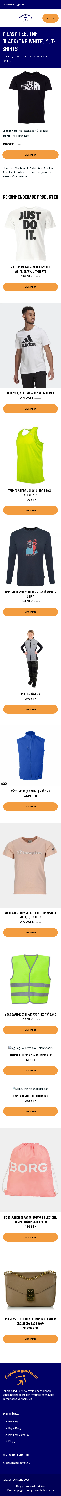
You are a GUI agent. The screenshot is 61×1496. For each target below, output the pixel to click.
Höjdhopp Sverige (18, 1434)
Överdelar (42, 130)
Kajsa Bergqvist (17, 1428)
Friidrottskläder (26, 130)
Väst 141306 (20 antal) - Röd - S (30, 791)
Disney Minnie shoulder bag (30, 1096)
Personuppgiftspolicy (19, 1490)
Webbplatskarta (44, 1490)
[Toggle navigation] (6, 18)
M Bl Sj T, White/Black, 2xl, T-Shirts (30, 393)
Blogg (11, 1441)
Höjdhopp (14, 1421)
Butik (50, 18)
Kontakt (30, 1486)
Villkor (41, 1486)
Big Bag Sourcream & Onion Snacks (30, 1055)
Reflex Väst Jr (30, 694)
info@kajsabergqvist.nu (14, 4)
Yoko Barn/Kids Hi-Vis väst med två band (30, 1014)
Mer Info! (30, 154)
